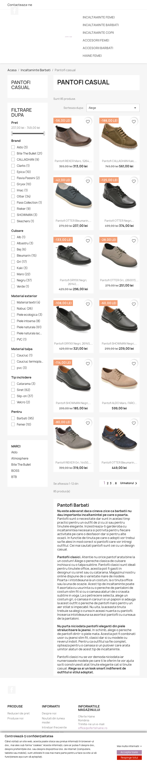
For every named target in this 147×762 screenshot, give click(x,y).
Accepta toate (129, 752)
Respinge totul (129, 757)
